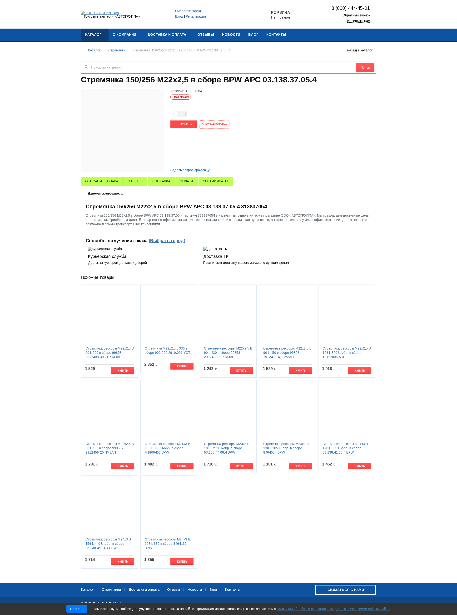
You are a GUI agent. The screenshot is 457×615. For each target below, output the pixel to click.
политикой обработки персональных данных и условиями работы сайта (333, 609)
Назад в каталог (360, 50)
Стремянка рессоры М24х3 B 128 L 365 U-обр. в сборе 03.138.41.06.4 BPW (345, 448)
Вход (179, 16)
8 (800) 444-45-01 (351, 8)
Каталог (94, 50)
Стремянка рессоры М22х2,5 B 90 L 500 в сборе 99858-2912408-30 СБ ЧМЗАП (109, 352)
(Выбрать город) (167, 240)
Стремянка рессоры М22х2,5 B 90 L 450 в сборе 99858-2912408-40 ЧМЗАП (287, 352)
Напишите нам (358, 21)
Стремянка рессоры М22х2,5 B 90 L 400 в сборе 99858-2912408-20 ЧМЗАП (109, 448)
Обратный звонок (356, 15)
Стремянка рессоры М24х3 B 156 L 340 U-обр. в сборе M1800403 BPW (167, 448)
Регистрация (196, 16)
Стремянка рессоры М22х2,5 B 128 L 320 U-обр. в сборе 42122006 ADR (347, 352)
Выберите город (188, 11)
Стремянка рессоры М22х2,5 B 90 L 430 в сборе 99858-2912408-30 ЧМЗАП (228, 352)
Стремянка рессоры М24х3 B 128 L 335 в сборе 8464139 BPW (167, 543)
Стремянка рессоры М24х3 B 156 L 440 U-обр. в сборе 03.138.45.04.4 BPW (108, 543)
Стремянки (116, 50)
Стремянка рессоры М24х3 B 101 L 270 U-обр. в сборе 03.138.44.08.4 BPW (226, 448)
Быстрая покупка (214, 124)
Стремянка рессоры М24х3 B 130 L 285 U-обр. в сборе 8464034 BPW (286, 448)
